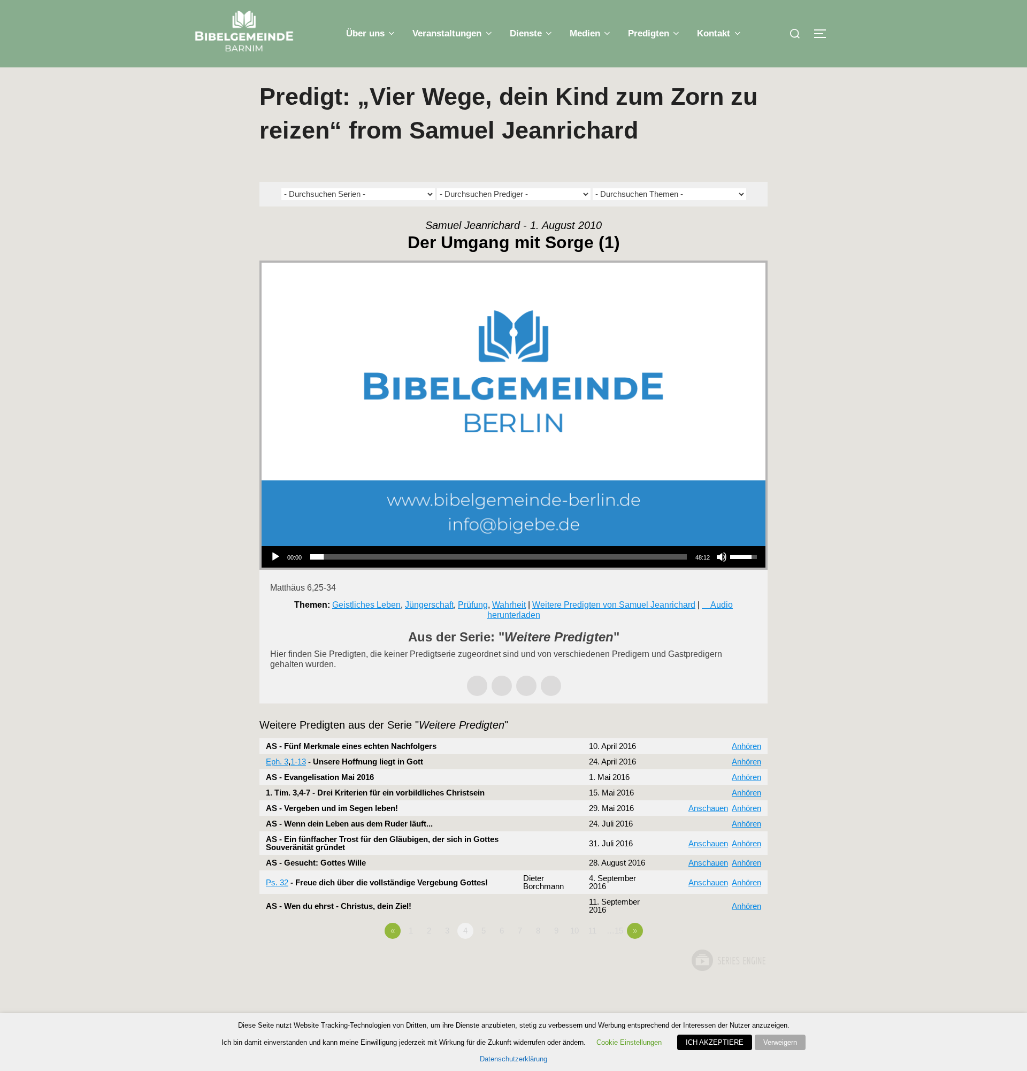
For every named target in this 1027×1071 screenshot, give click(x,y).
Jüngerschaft (429, 604)
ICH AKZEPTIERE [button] (715, 1042)
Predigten (648, 33)
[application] (513, 557)
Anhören (746, 746)
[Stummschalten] (721, 557)
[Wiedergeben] (275, 557)
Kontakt (713, 33)
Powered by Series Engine (728, 960)
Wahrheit (509, 604)
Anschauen (708, 808)
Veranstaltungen (446, 33)
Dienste (526, 33)
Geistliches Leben (366, 604)
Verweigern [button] (780, 1042)
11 (592, 930)
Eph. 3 (277, 761)
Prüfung (473, 604)
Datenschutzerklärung (513, 1059)
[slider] (498, 557)
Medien (585, 33)
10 (574, 930)
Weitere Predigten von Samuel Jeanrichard (613, 604)
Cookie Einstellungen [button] (629, 1042)
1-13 (298, 761)
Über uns (365, 33)
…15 (615, 930)
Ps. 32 (277, 882)
